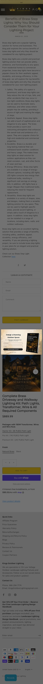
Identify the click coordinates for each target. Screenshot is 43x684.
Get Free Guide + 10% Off (13, 349)
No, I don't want (13, 352)
